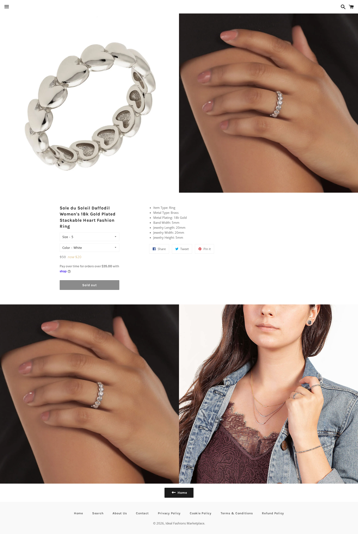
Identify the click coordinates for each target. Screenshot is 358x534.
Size (65, 237)
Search (98, 513)
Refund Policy (273, 513)
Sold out (89, 285)
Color (66, 248)
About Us (119, 513)
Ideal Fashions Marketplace (185, 523)
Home (78, 513)
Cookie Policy (201, 513)
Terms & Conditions (237, 513)
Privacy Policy (169, 513)
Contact (142, 513)
